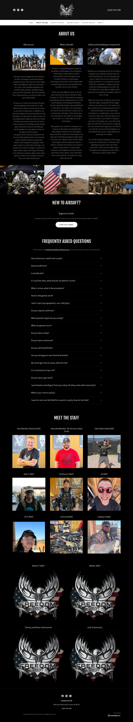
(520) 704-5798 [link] (114, 10)
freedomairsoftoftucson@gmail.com (57, 250)
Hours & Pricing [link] (57, 23)
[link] (14, 10)
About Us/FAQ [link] (42, 23)
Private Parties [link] (88, 23)
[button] (101, 22)
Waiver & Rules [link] (73, 23)
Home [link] (31, 23)
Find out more (66, 225)
